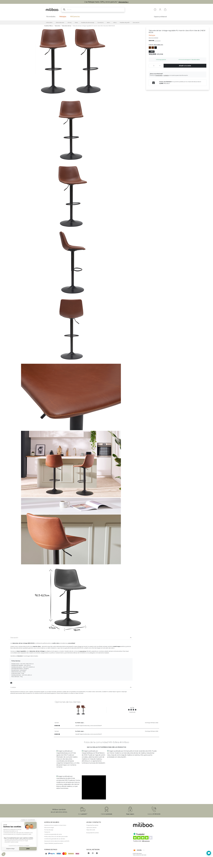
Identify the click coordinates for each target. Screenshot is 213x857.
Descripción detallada (153, 37)
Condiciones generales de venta (53, 834)
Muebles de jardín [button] (124, 22)
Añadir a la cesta (185, 65)
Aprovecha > (123, 2)
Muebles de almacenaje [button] (87, 22)
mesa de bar (82, 651)
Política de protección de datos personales (56, 836)
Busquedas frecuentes (92, 832)
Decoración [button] (136, 22)
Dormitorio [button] (101, 22)
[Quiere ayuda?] (209, 853)
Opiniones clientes (91, 827)
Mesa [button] (76, 22)
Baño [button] (108, 22)
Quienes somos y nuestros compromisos (55, 825)
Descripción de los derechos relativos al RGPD (56, 841)
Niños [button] (114, 22)
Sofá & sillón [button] (49, 22)
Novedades (50, 17)
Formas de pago (48, 829)
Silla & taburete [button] (60, 22)
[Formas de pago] (64, 853)
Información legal (49, 827)
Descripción (14, 637)
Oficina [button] (69, 22)
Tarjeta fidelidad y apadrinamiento (53, 843)
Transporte (47, 832)
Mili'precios (75, 17)
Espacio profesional (160, 16)
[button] (68, 762)
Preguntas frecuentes (92, 825)
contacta (166, 75)
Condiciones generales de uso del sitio (54, 838)
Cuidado (13, 687)
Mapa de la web (90, 829)
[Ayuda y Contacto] (155, 9)
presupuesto (159, 75)
